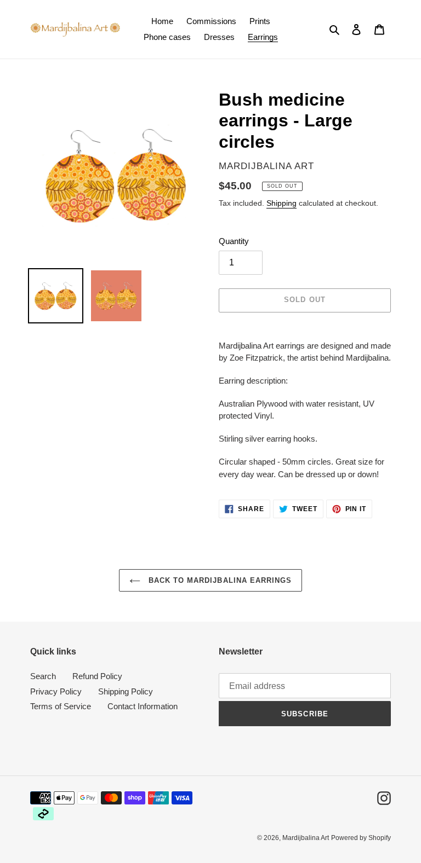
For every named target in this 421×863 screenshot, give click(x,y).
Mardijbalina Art (305, 838)
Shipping (281, 203)
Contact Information (142, 706)
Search (43, 676)
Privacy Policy (56, 691)
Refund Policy (97, 676)
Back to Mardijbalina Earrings (219, 580)
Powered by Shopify (361, 838)
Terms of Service (60, 706)
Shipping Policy (125, 691)
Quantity (234, 241)
